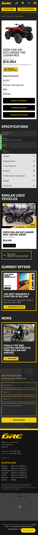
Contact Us (6, 458)
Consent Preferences (26, 526)
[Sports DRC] (7, 3)
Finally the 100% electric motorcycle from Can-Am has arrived (17, 349)
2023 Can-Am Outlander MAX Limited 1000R (18, 233)
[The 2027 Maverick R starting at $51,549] (19, 281)
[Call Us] (16, 3)
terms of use (15, 526)
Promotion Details (16, 307)
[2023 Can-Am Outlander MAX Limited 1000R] (19, 215)
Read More (12, 359)
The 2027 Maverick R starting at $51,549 (16, 295)
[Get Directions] (23, 3)
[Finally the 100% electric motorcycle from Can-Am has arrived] (19, 332)
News (6, 318)
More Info (10, 246)
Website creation (13, 529)
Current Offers (16, 267)
